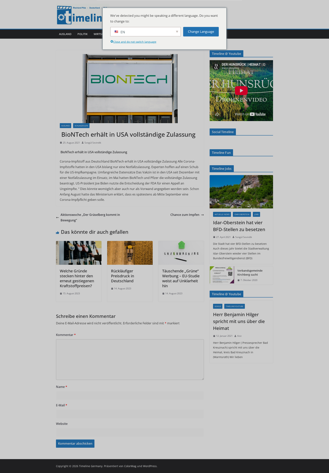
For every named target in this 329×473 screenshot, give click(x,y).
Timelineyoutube (234, 306)
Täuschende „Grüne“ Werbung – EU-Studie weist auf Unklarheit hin (181, 278)
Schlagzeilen (81, 125)
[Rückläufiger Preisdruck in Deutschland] (130, 244)
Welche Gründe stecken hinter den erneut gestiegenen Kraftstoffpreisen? (77, 278)
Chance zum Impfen (184, 215)
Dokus (218, 306)
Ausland (65, 34)
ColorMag (130, 466)
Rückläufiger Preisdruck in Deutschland (122, 275)
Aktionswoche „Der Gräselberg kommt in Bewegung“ (90, 217)
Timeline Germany (90, 466)
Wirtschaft (102, 34)
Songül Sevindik (93, 142)
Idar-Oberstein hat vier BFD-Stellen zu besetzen (239, 225)
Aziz (239, 335)
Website (62, 424)
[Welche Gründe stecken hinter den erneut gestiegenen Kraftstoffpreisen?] (78, 244)
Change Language (201, 31)
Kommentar (66, 335)
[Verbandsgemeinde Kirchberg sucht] (222, 275)
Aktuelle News (222, 214)
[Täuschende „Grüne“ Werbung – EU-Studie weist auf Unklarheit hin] (181, 244)
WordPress (150, 466)
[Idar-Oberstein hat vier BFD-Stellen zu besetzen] (241, 191)
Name (61, 387)
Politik (82, 34)
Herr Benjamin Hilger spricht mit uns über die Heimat (239, 321)
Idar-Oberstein (241, 214)
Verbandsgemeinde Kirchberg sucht (250, 272)
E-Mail (61, 405)
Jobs (256, 214)
